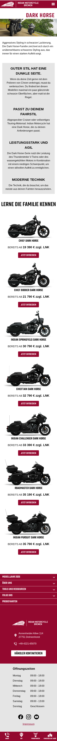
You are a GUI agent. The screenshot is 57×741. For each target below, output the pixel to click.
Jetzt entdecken (28, 255)
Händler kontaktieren (28, 653)
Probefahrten (9, 601)
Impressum (29, 724)
